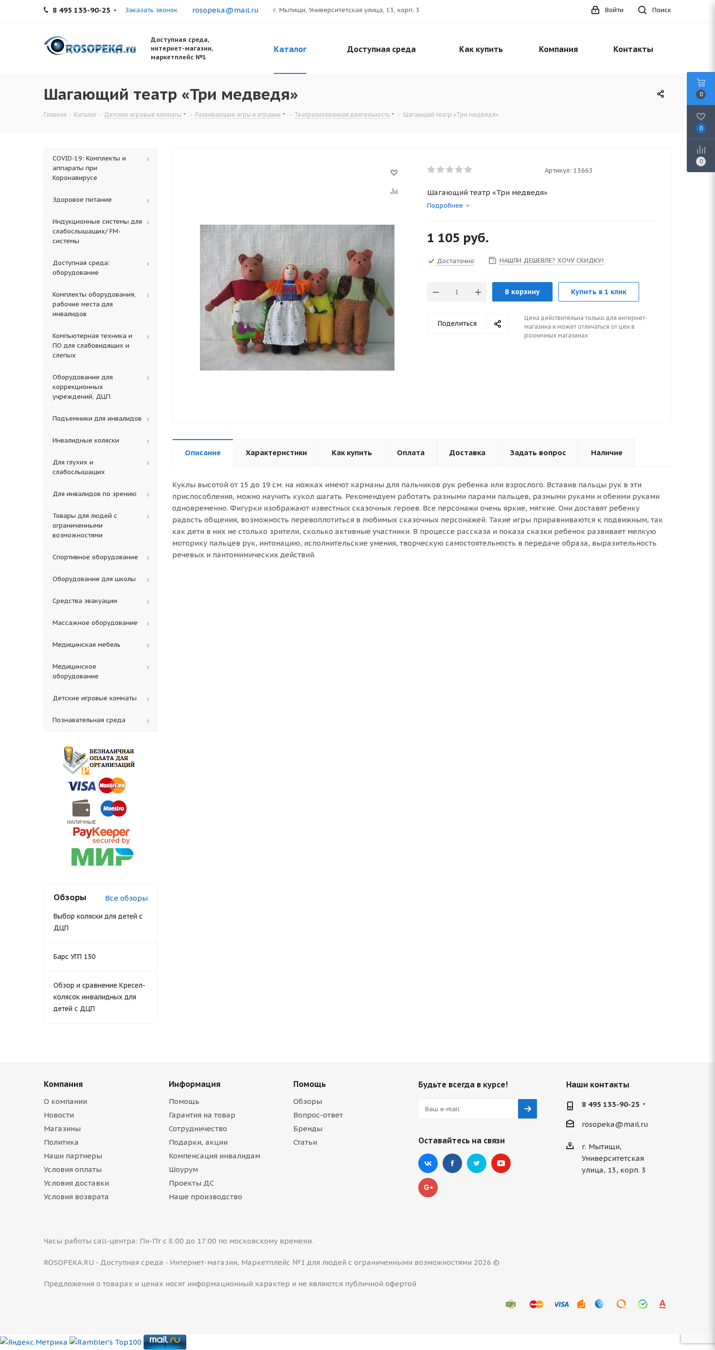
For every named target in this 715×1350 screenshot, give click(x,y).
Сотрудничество (198, 1128)
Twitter (476, 1163)
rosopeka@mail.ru (225, 10)
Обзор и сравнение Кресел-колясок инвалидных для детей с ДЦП (99, 997)
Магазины (62, 1128)
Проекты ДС (191, 1183)
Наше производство (205, 1196)
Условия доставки (76, 1183)
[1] (431, 170)
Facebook (452, 1163)
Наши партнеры (73, 1155)
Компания (63, 1084)
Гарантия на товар (202, 1114)
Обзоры (307, 1101)
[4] (459, 170)
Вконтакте (428, 1163)
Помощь (184, 1101)
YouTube (501, 1163)
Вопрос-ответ (318, 1114)
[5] (468, 170)
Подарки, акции (198, 1142)
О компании (65, 1101)
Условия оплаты (73, 1169)
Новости (59, 1114)
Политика (61, 1142)
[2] (441, 170)
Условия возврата (76, 1196)
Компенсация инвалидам (214, 1155)
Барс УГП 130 (74, 956)
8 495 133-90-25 (611, 1104)
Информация (194, 1084)
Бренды (307, 1128)
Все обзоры (126, 898)
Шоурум (183, 1169)
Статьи (305, 1142)
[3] (450, 170)
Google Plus (428, 1187)
